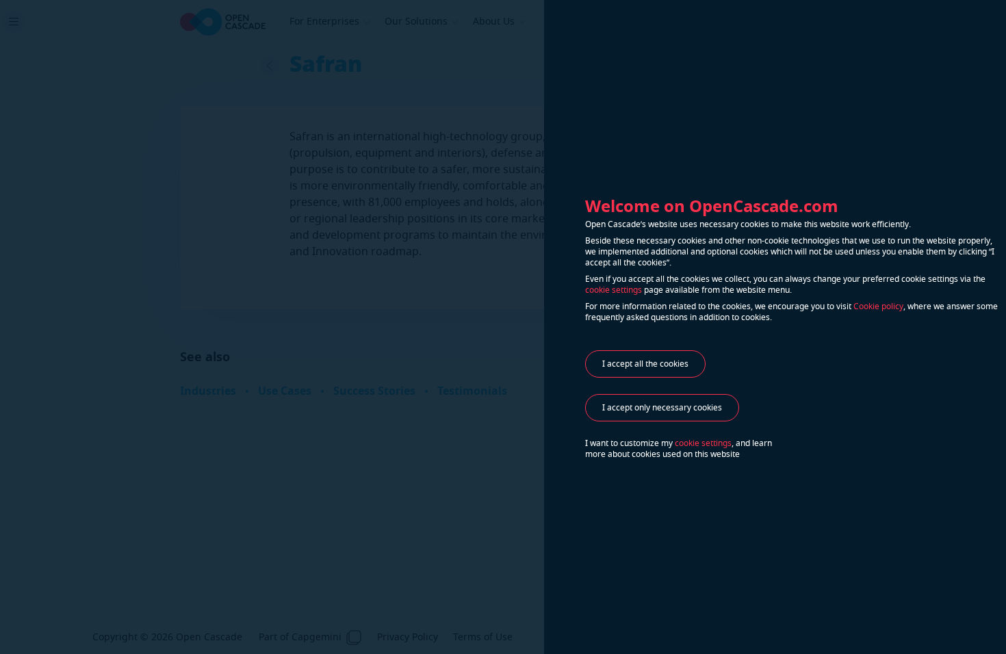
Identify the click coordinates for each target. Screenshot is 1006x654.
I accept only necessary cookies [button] (662, 408)
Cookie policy (878, 306)
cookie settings (613, 290)
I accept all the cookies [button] (645, 364)
